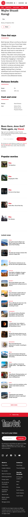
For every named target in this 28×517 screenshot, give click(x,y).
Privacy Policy (8, 144)
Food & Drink (16, 7)
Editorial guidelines (6, 476)
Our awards (4, 471)
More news (14, 405)
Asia (17, 484)
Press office (4, 465)
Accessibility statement (5, 490)
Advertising (19, 465)
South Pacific (19, 496)
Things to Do (8, 7)
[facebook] (11, 455)
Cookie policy (5, 487)
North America (20, 490)
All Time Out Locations (19, 478)
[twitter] (15, 455)
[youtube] (19, 455)
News (2, 7)
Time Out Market (20, 468)
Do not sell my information (5, 483)
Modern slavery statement (5, 498)
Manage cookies (6, 502)
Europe (18, 487)
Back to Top (16, 414)
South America (20, 493)
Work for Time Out (6, 474)
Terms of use (5, 494)
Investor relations (6, 468)
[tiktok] (7, 455)
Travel (22, 7)
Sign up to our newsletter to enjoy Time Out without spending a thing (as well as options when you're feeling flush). (13, 134)
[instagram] (3, 455)
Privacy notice (5, 479)
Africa (17, 481)
